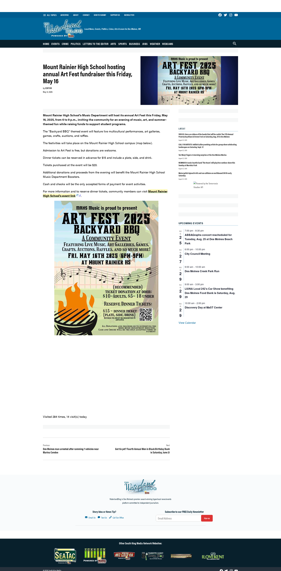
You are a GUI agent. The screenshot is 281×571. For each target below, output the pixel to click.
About (75, 15)
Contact (86, 15)
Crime (65, 44)
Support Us (115, 15)
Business (134, 44)
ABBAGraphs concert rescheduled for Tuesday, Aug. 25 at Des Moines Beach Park (209, 239)
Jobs (145, 44)
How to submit (100, 15)
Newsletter (129, 15)
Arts (113, 44)
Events (55, 44)
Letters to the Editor (95, 44)
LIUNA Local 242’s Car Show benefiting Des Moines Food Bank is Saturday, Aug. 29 (210, 293)
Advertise (64, 15)
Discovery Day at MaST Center (203, 307)
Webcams (167, 44)
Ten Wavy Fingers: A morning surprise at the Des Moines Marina (203, 154)
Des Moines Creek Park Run (202, 271)
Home (46, 44)
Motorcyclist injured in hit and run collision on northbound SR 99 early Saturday (205, 174)
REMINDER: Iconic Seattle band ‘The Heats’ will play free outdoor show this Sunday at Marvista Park (207, 164)
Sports (122, 44)
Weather (155, 44)
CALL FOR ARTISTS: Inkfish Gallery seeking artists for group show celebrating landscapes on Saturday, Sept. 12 (208, 146)
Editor (48, 88)
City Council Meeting (197, 254)
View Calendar (187, 323)
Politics (75, 44)
